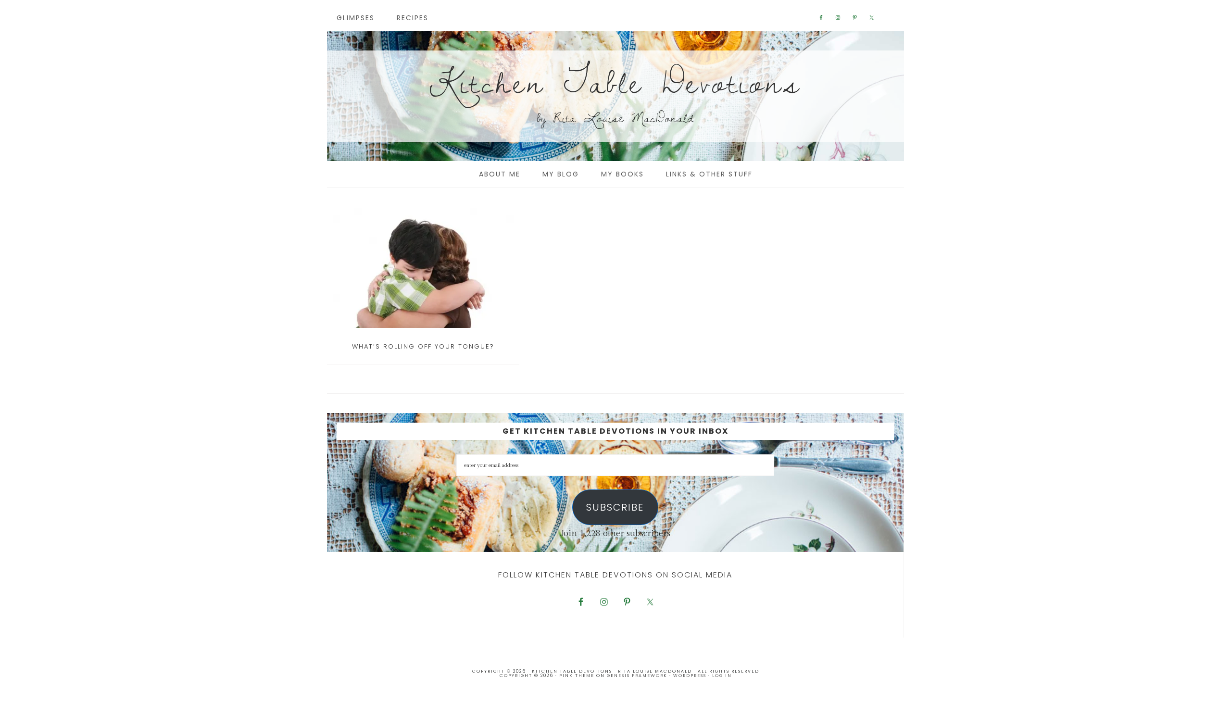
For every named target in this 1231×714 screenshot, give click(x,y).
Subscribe (615, 507)
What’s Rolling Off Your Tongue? (423, 346)
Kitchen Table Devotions (615, 81)
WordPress (689, 675)
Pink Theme (576, 675)
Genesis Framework (637, 675)
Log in (722, 675)
